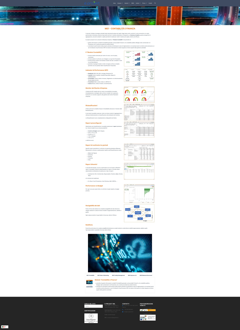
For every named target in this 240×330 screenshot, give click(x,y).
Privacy (143, 3)
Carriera (137, 3)
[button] (155, 3)
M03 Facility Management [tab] (118, 275)
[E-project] (92, 3)
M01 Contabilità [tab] (90, 275)
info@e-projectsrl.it (128, 311)
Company (119, 3)
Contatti (150, 3)
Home (114, 3)
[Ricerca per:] (93, 306)
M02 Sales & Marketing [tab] (103, 275)
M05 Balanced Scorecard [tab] (146, 275)
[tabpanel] (120, 285)
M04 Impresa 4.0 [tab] (132, 275)
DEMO (132, 3)
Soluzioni (126, 3)
